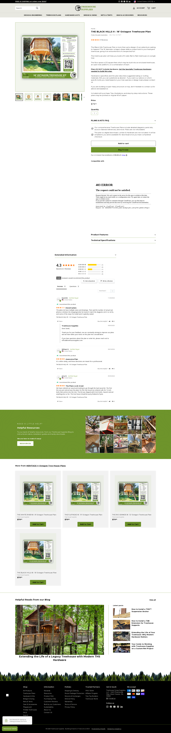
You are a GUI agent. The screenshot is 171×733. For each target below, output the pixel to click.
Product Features (99, 235)
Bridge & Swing (28, 699)
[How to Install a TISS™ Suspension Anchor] (121, 613)
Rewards (47, 691)
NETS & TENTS (106, 15)
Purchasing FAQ (50, 699)
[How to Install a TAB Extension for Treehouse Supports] (121, 624)
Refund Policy (70, 699)
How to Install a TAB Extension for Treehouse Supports (143, 623)
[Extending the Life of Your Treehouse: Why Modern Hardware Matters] (121, 636)
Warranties (68, 701)
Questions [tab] (73, 286)
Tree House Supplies (99, 35)
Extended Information (65, 255)
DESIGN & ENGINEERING (33, 15)
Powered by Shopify (98, 729)
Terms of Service (71, 704)
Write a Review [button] (108, 281)
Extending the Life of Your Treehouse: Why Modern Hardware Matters (143, 635)
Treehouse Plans (29, 693)
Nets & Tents (28, 701)
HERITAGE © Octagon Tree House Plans (46, 466)
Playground (27, 707)
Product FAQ (48, 696)
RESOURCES (142, 15)
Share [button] (60, 321)
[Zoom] (49, 57)
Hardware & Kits (29, 696)
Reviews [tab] (60, 286)
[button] (110, 321)
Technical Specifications (103, 240)
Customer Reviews (51, 701)
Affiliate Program (92, 693)
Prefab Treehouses (30, 710)
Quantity (95, 109)
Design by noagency (114, 729)
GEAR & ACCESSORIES (125, 15)
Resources (48, 693)
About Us (47, 710)
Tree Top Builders (92, 696)
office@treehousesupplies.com (72, 340)
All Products (27, 691)
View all (152, 600)
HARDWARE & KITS (72, 15)
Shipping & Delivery (72, 691)
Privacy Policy (70, 707)
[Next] (83, 97)
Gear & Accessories (30, 704)
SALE (25, 712)
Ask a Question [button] (90, 281)
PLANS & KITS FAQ (100, 120)
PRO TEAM (90, 691)
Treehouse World (92, 699)
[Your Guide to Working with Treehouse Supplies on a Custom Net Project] (121, 648)
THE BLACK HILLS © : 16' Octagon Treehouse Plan (71, 317)
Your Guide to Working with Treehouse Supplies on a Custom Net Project (143, 646)
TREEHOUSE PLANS (53, 15)
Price (93, 100)
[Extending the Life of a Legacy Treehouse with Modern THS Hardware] (59, 630)
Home (93, 28)
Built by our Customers (52, 704)
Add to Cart (38, 524)
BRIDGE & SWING (90, 15)
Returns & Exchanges (72, 696)
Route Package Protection (74, 693)
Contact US (48, 712)
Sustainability (48, 707)
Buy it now (123, 150)
